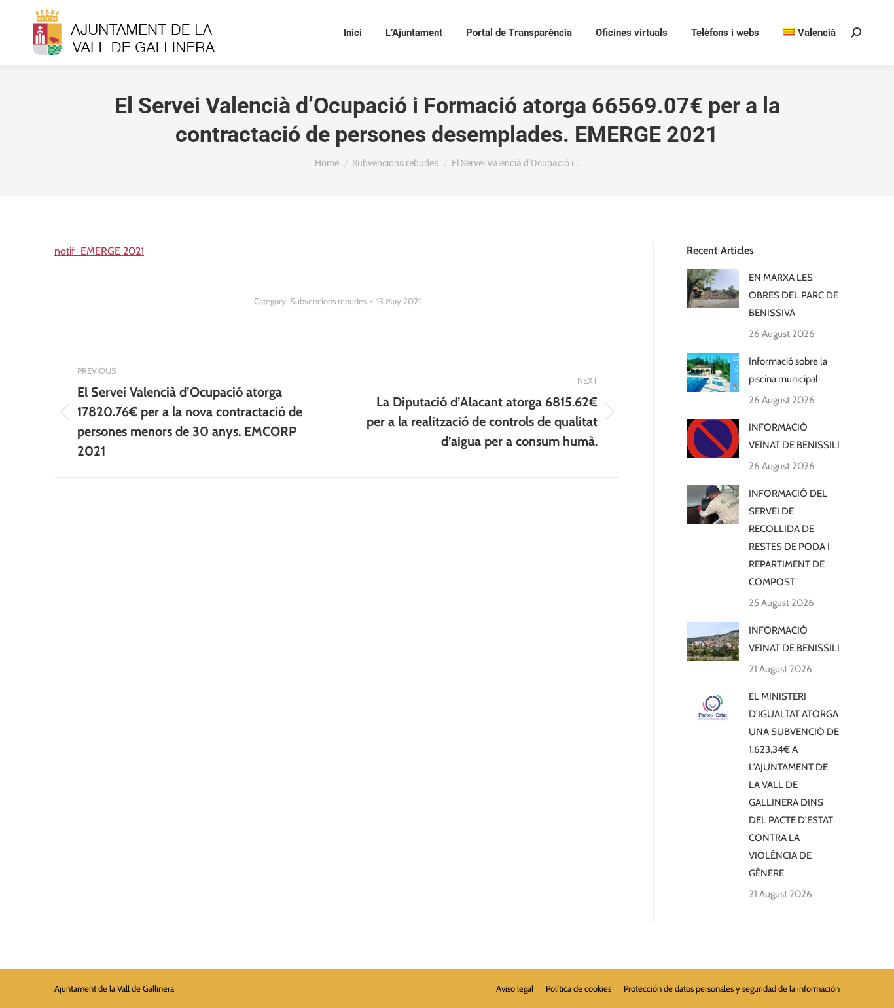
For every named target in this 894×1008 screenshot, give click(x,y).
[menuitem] (809, 33)
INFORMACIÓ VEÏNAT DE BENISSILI (794, 436)
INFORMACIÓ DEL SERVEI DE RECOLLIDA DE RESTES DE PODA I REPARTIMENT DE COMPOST (789, 538)
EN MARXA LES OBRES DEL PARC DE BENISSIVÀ (793, 295)
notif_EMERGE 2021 (99, 251)
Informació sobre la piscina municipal (788, 370)
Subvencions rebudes (328, 301)
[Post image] (713, 288)
